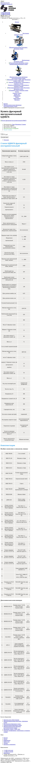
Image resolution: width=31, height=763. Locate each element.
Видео (17, 97)
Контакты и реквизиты (9, 744)
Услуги (17, 91)
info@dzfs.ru (7, 753)
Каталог (17, 22)
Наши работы (17, 98)
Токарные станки (23, 90)
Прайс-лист (17, 94)
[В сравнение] (2, 133)
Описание (6, 140)
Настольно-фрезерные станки (22, 88)
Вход (2, 1)
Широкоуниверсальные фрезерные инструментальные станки (18, 77)
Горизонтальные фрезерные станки (18, 64)
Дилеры (6, 743)
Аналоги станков (17, 93)
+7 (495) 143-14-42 (8, 750)
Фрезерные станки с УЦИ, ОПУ (21, 80)
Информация (17, 95)
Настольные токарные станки (21, 34)
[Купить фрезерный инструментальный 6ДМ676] (13, 120)
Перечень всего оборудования (11, 719)
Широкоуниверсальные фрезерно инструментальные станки (12, 727)
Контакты (17, 99)
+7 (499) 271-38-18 (8, 751)
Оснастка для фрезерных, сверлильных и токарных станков (18, 85)
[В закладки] (1, 133)
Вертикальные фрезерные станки (21, 61)
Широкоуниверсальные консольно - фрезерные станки (18, 48)
